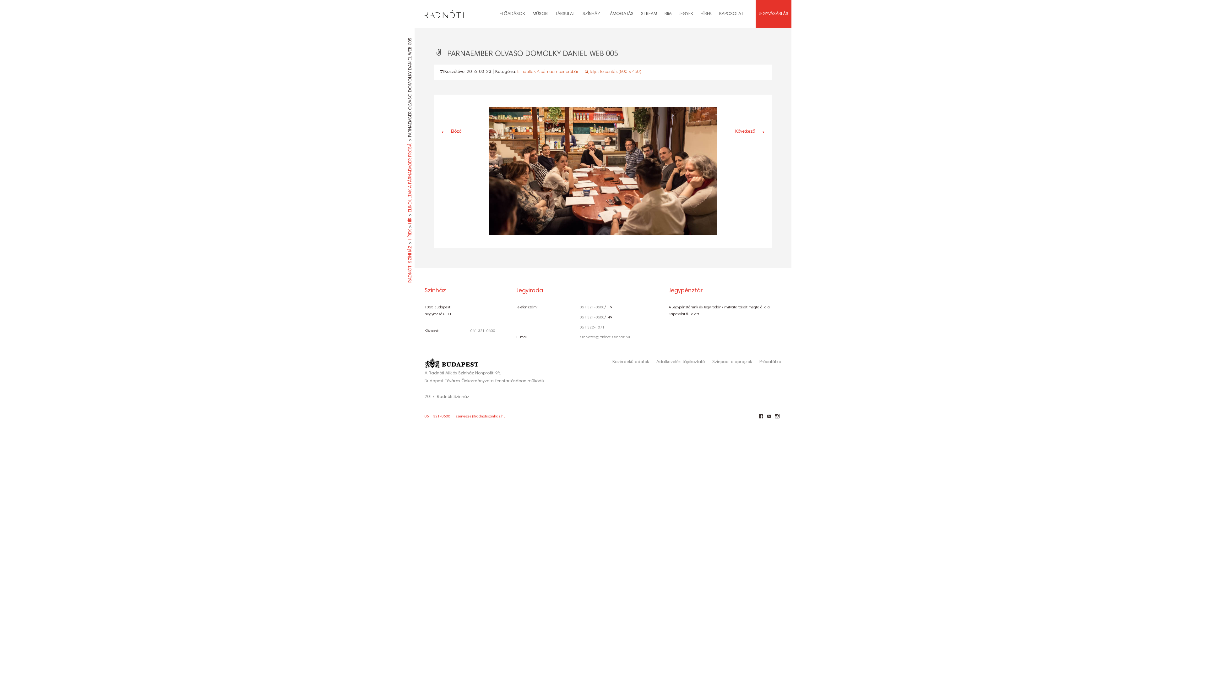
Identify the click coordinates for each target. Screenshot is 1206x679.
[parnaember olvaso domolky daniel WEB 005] (603, 171)
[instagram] (777, 419)
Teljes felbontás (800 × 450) (615, 72)
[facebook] (761, 419)
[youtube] (769, 419)
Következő (750, 132)
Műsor (540, 14)
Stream (649, 14)
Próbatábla (770, 362)
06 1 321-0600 (437, 416)
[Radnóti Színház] (439, 12)
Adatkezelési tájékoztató (680, 362)
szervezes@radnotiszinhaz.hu (605, 337)
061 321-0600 (482, 331)
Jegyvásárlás (773, 14)
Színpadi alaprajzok (732, 362)
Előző (450, 132)
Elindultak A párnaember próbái (547, 72)
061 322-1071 (592, 327)
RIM (668, 14)
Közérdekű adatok (630, 362)
